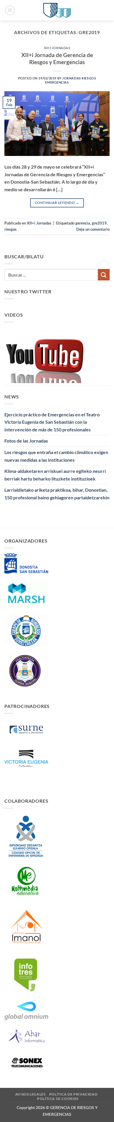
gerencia (82, 223)
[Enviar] (104, 274)
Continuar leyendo (57, 202)
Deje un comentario (93, 229)
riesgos (10, 229)
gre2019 (99, 223)
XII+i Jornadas (57, 48)
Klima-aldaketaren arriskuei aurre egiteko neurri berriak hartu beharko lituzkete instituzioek (55, 474)
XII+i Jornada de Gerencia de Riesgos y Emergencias (57, 58)
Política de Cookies (57, 1098)
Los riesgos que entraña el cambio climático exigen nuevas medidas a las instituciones (56, 456)
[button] (10, 10)
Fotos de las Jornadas (26, 440)
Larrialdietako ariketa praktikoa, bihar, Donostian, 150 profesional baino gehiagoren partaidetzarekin (56, 493)
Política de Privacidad (73, 1094)
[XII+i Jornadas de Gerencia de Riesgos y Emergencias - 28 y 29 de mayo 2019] (57, 10)
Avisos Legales (30, 1094)
